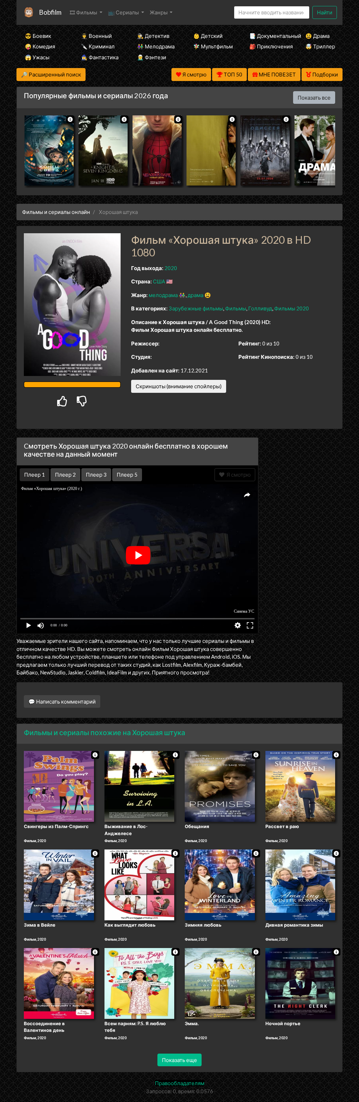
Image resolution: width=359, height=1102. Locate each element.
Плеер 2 (65, 474)
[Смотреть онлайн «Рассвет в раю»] (300, 786)
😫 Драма (317, 36)
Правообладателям (179, 1083)
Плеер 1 (34, 474)
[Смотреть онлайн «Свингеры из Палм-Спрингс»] (59, 786)
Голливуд (260, 308)
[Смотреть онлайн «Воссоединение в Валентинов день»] (59, 983)
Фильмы (235, 308)
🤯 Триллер (320, 46)
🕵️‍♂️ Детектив (153, 36)
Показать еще (179, 1060)
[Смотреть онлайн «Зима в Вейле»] (59, 884)
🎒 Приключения (267, 46)
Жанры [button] (159, 12)
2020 (170, 268)
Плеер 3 (96, 474)
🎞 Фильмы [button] (84, 12)
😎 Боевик (38, 36)
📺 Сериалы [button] (124, 12)
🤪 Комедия (40, 46)
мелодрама (163, 295)
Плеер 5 (127, 474)
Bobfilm (50, 12)
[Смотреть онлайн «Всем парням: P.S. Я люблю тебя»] (139, 983)
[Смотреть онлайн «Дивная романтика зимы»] (300, 884)
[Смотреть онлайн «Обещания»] (220, 786)
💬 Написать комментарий (62, 701)
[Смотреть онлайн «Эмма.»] (220, 983)
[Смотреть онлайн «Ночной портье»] (300, 983)
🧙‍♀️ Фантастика (99, 57)
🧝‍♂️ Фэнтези (151, 57)
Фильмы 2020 (291, 308)
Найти (324, 12)
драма (195, 295)
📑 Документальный (267, 36)
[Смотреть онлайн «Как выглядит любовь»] (139, 884)
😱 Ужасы (37, 57)
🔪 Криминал (98, 46)
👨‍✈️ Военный (96, 36)
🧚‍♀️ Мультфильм (211, 46)
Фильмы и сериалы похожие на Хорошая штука (104, 732)
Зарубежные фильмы (196, 308)
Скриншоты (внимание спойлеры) (179, 386)
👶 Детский (208, 36)
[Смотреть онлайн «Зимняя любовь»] (220, 884)
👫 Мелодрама (155, 46)
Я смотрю (237, 474)
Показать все (314, 97)
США (159, 281)
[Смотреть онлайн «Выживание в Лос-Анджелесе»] (139, 786)
